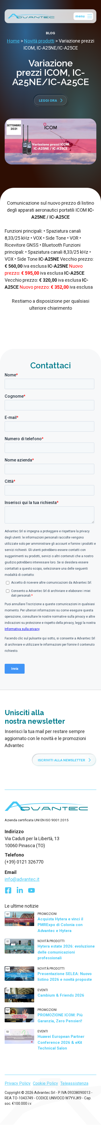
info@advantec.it (22, 879)
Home (13, 41)
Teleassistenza (74, 1083)
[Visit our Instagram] (31, 891)
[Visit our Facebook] (8, 891)
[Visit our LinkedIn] (19, 891)
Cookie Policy (45, 1083)
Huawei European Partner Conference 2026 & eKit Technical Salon (61, 1042)
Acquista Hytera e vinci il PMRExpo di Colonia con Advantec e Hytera (60, 925)
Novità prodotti (39, 41)
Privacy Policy (18, 1083)
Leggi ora (48, 100)
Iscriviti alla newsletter (61, 760)
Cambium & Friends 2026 (61, 995)
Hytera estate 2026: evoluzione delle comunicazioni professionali (66, 952)
